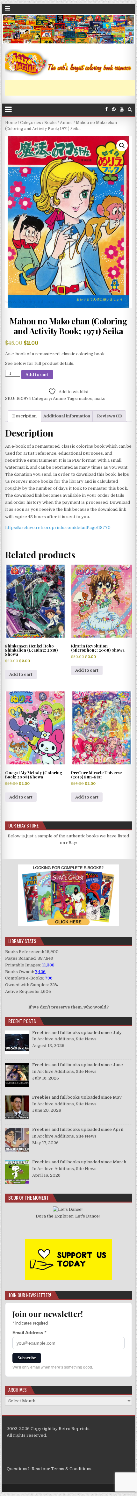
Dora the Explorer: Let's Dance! (68, 1216)
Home (11, 122)
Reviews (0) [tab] (109, 416)
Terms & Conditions (71, 1468)
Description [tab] (24, 416)
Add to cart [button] (20, 674)
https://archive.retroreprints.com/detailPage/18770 (58, 527)
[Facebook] (106, 109)
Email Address (29, 1332)
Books (50, 122)
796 (49, 978)
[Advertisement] (71, 88)
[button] (122, 145)
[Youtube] (122, 109)
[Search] (130, 109)
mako (99, 398)
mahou (85, 398)
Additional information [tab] (66, 416)
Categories (30, 122)
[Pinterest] (114, 109)
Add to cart (37, 374)
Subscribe (27, 1358)
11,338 (48, 965)
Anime (66, 122)
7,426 (40, 971)
